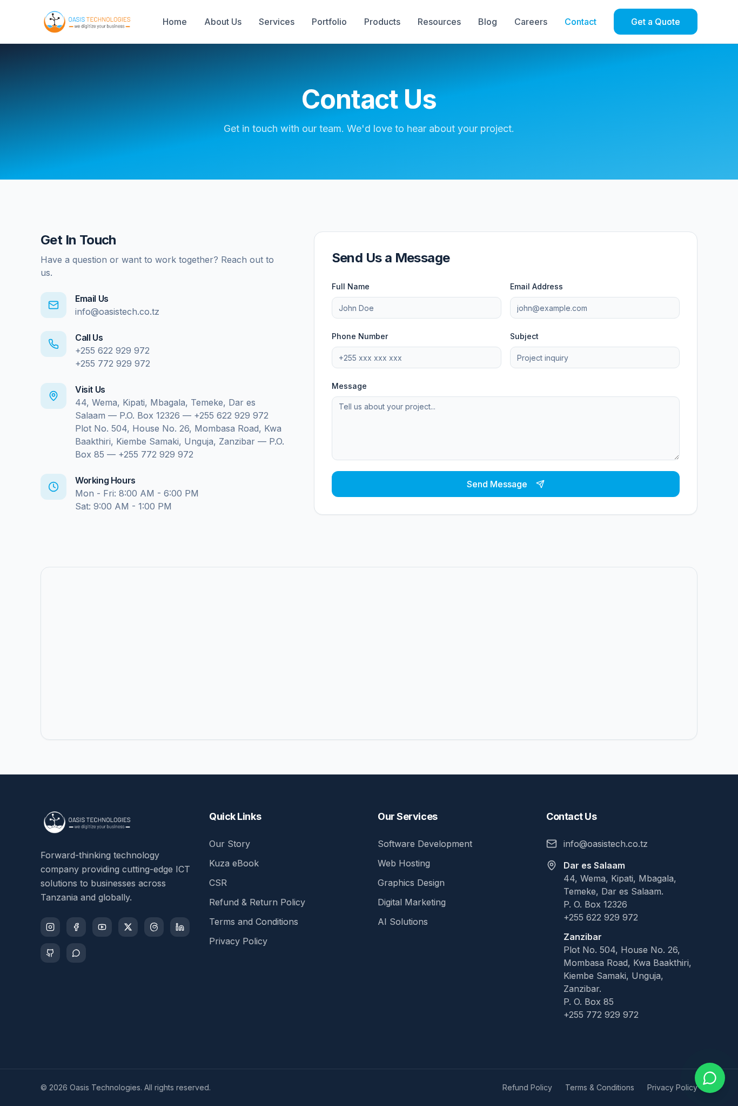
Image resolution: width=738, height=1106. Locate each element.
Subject (524, 336)
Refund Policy (527, 1087)
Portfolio (329, 21)
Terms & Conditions (599, 1087)
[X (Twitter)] (128, 927)
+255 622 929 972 (112, 350)
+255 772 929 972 (112, 363)
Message (349, 385)
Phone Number (360, 336)
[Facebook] (76, 927)
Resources (439, 21)
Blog (487, 21)
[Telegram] (76, 953)
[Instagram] (50, 927)
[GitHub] (50, 953)
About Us (222, 21)
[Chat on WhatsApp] (710, 1078)
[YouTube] (102, 927)
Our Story (229, 843)
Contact (580, 21)
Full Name (351, 286)
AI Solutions (403, 921)
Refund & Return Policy (257, 902)
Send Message (497, 484)
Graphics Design (411, 882)
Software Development (425, 843)
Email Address (536, 286)
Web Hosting (404, 863)
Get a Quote (655, 21)
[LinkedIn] (180, 927)
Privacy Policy (238, 941)
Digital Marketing (412, 902)
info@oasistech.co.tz (117, 311)
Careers (530, 21)
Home (175, 21)
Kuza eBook (234, 863)
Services (276, 21)
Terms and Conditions (253, 921)
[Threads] (154, 927)
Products (382, 21)
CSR (218, 882)
